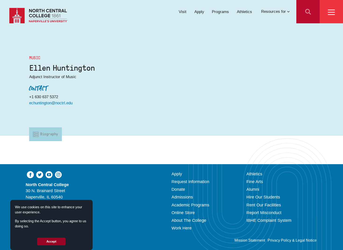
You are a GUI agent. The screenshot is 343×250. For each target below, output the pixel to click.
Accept (51, 241)
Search (308, 11)
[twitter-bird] (39, 174)
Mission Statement (249, 240)
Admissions (182, 197)
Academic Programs (190, 205)
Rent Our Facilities (263, 205)
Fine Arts (254, 181)
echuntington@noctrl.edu (51, 103)
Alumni (252, 189)
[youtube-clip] (49, 174)
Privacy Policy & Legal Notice (292, 240)
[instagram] (58, 174)
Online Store (183, 212)
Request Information (190, 181)
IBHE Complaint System (268, 220)
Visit (182, 11)
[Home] (38, 15)
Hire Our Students (263, 197)
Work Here (182, 228)
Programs (220, 11)
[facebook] (30, 174)
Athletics (244, 11)
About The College (189, 220)
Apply (199, 11)
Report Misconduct (263, 212)
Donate (178, 189)
